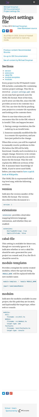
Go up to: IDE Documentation (16, 56)
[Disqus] (19, 361)
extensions (9, 73)
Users (14, 408)
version (8, 71)
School (7, 408)
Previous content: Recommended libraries (17, 51)
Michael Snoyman (11, 7)
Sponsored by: (12, 411)
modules (8, 79)
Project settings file (12, 11)
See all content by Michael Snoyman (18, 60)
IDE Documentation (12, 9)
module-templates (12, 77)
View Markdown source (27, 28)
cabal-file (8, 75)
